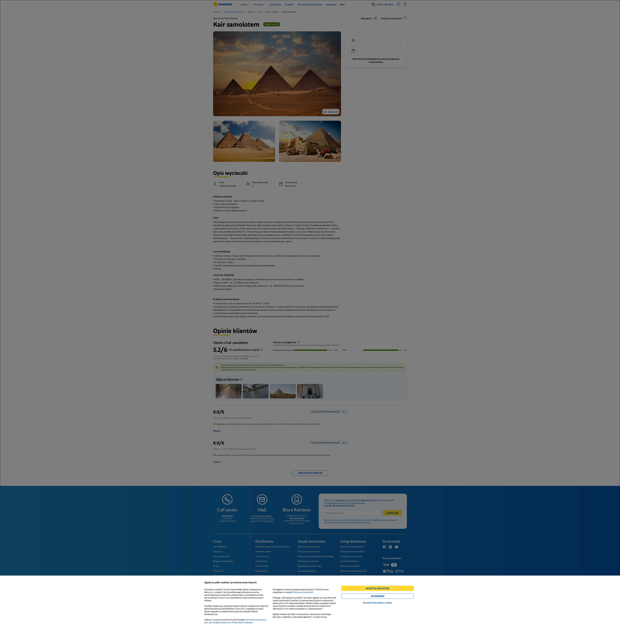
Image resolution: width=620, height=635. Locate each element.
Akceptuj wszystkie (379, 589)
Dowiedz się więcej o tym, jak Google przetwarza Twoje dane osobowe (235, 621)
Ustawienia (383, 597)
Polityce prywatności (302, 592)
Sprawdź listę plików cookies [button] (377, 602)
